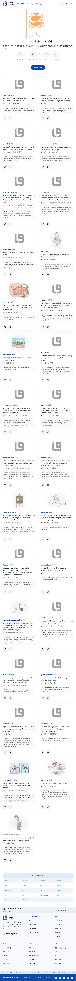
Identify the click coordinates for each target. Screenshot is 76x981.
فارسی (26, 973)
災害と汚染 (42, 881)
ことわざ (5, 959)
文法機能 (31, 959)
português (47, 973)
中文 (58, 973)
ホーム (31, 921)
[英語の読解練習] (41, 3)
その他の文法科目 (34, 956)
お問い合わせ (33, 928)
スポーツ (24, 890)
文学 (6, 895)
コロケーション (7, 952)
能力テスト (58, 928)
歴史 (6, 900)
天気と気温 (25, 881)
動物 (6, 881)
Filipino (21, 973)
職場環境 (59, 881)
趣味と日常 (7, 890)
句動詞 (5, 956)
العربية (15, 973)
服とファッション (43, 895)
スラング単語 (7, 948)
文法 (30, 944)
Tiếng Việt (5, 973)
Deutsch (40, 973)
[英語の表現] (32, 3)
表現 (4, 944)
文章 (30, 948)
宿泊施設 (24, 885)
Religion (59, 900)
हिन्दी (11, 973)
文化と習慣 (25, 900)
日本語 (53, 973)
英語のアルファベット (61, 948)
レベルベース (58, 921)
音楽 (23, 895)
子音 (56, 956)
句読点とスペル (33, 952)
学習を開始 (38, 67)
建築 (58, 895)
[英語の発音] (36, 3)
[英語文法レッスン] (28, 3)
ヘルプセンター (33, 932)
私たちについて (33, 925)
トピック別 (58, 925)
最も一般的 (58, 932)
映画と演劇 (60, 890)
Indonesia (33, 973)
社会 (40, 900)
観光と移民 (60, 885)
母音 (56, 952)
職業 (6, 885)
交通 (40, 885)
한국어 (63, 973)
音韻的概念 (58, 959)
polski (68, 973)
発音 (56, 944)
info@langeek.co (12, 934)
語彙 (56, 917)
